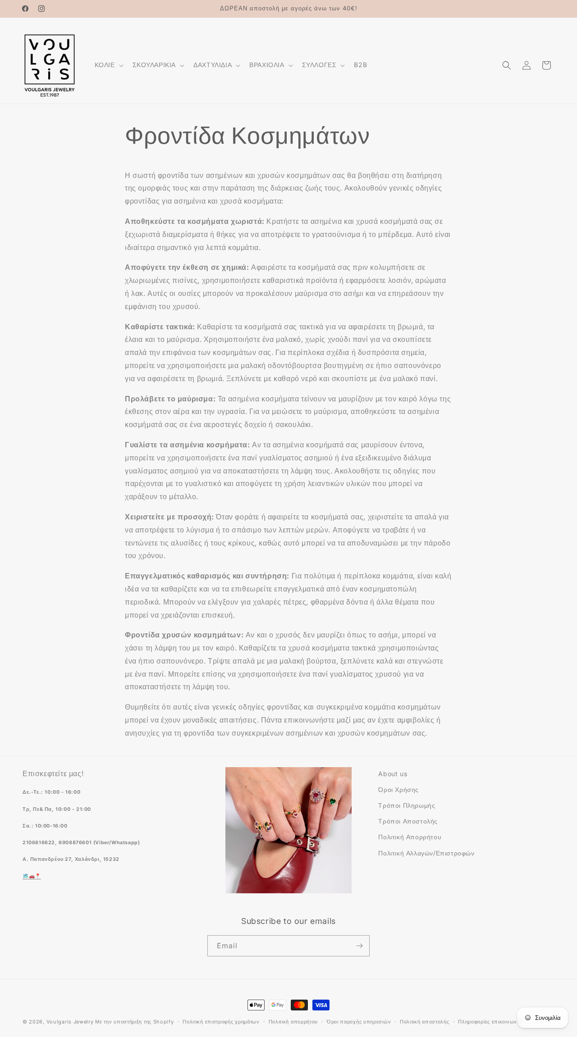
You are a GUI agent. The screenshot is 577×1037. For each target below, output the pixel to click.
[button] (108, 64)
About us (392, 774)
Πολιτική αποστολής (424, 1022)
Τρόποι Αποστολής (408, 821)
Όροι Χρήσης (398, 789)
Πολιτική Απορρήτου (409, 837)
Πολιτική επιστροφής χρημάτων (221, 1022)
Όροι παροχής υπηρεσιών (359, 1022)
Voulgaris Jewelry (70, 1022)
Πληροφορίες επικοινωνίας (491, 1022)
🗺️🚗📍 (32, 876)
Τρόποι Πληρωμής (406, 805)
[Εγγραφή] (359, 945)
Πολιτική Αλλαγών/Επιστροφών (426, 853)
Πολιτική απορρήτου (293, 1022)
